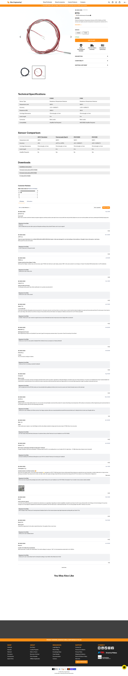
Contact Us (78, 647)
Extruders (10, 654)
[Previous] (20, 36)
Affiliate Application (35, 658)
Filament (9, 652)
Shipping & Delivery (80, 654)
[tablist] (64, 201)
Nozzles (9, 649)
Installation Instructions (26, 167)
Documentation (57, 656)
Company (82, 2)
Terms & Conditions (80, 649)
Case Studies (56, 654)
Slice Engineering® (66, 671)
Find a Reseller (34, 656)
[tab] (21, 201)
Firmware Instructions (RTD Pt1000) (28, 170)
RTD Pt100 (94, 137)
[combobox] (110, 2)
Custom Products (72, 2)
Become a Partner (34, 654)
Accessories (10, 656)
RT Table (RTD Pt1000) (25, 176)
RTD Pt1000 (77, 137)
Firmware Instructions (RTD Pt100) (28, 173)
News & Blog (56, 649)
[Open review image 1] (21, 488)
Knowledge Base (57, 652)
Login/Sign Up (56, 647)
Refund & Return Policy (81, 656)
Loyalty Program (34, 649)
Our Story (32, 647)
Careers (55, 658)
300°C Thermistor (42, 137)
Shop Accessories (60, 2)
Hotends (9, 647)
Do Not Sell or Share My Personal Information (64, 673)
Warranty (77, 658)
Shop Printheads (47, 2)
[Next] (70, 36)
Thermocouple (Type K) (62, 137)
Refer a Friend (33, 652)
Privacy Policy (78, 652)
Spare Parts (10, 658)
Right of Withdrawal (81, 662)
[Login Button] (116, 2)
